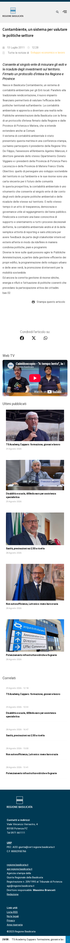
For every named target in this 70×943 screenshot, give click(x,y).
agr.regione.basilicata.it (19, 869)
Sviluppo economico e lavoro (48, 52)
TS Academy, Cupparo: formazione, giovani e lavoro (33, 444)
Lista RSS (12, 912)
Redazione (13, 894)
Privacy (11, 920)
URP (9, 842)
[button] (64, 11)
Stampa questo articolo (51, 301)
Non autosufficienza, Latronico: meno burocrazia (32, 604)
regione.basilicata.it (17, 864)
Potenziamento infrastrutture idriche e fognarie (31, 655)
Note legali (13, 916)
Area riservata (15, 924)
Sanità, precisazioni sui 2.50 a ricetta (25, 548)
